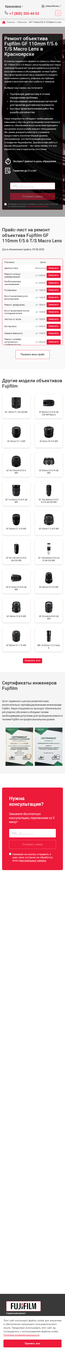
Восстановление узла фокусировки (16, 297)
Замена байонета (13, 333)
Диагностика (11, 268)
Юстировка (10, 326)
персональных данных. (37, 206)
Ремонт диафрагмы (14, 304)
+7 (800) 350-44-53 (24, 13)
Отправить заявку (32, 196)
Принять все (32, 1343)
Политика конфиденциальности (21, 1335)
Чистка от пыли (12, 319)
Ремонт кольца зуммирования (12, 275)
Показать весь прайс (33, 354)
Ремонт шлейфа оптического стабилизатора (12, 342)
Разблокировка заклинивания (12, 283)
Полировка (10, 290)
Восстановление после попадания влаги (16, 312)
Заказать (54, 268)
